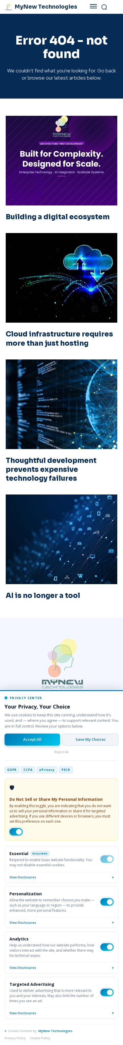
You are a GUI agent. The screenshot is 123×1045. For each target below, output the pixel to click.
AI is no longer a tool (43, 595)
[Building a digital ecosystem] (61, 160)
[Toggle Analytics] (107, 947)
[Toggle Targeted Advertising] (107, 992)
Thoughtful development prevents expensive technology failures (51, 469)
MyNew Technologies (55, 1031)
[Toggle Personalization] (107, 902)
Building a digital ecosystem (58, 217)
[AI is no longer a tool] (61, 539)
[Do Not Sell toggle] (16, 832)
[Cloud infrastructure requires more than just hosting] (61, 278)
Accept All (32, 739)
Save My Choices (91, 739)
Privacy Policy (15, 1038)
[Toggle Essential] (107, 859)
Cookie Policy (40, 1038)
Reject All (61, 752)
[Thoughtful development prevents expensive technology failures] (61, 404)
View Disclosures (61, 877)
